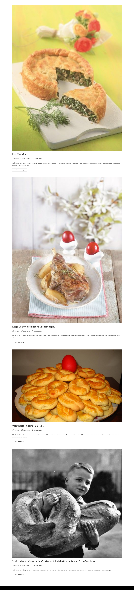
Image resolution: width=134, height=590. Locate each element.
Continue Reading (20, 169)
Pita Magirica (19, 154)
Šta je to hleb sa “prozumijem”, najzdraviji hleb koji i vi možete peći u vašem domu (54, 561)
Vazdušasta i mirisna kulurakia (28, 425)
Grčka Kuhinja (38, 158)
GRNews (17, 158)
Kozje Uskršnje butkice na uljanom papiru (33, 326)
